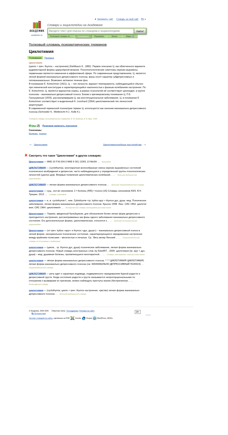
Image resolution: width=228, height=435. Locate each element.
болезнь (33, 133)
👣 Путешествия (38, 313)
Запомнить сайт (105, 19)
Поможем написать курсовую (59, 125)
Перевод (49, 58)
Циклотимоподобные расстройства (122, 144)
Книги (114, 36)
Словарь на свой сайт (127, 19)
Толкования (83, 36)
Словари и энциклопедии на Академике (75, 25)
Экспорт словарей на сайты (41, 318)
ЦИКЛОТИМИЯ (37, 167)
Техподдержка (72, 311)
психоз (42, 133)
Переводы (99, 36)
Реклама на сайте (86, 311)
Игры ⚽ (130, 36)
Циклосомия (40, 144)
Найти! (140, 31)
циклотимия (36, 190)
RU (142, 19)
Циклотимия (36, 161)
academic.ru (36, 35)
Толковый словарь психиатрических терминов (61, 36)
